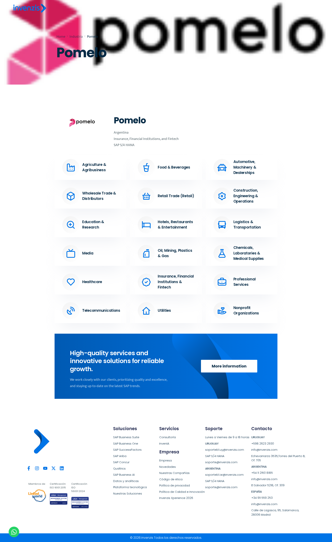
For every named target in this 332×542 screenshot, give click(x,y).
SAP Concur (121, 462)
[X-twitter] (53, 468)
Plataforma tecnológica (130, 487)
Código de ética (171, 479)
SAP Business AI (124, 475)
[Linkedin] (62, 468)
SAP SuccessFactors (127, 450)
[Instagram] (37, 468)
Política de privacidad (174, 485)
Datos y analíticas (126, 481)
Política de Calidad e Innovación (182, 492)
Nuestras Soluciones (127, 493)
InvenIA (164, 443)
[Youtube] (45, 468)
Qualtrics (119, 468)
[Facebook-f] (29, 468)
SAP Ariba (119, 456)
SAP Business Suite (126, 437)
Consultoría (167, 437)
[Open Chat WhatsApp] (14, 532)
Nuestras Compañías (174, 473)
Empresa (165, 460)
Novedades (167, 467)
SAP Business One (125, 443)
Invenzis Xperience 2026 (176, 498)
